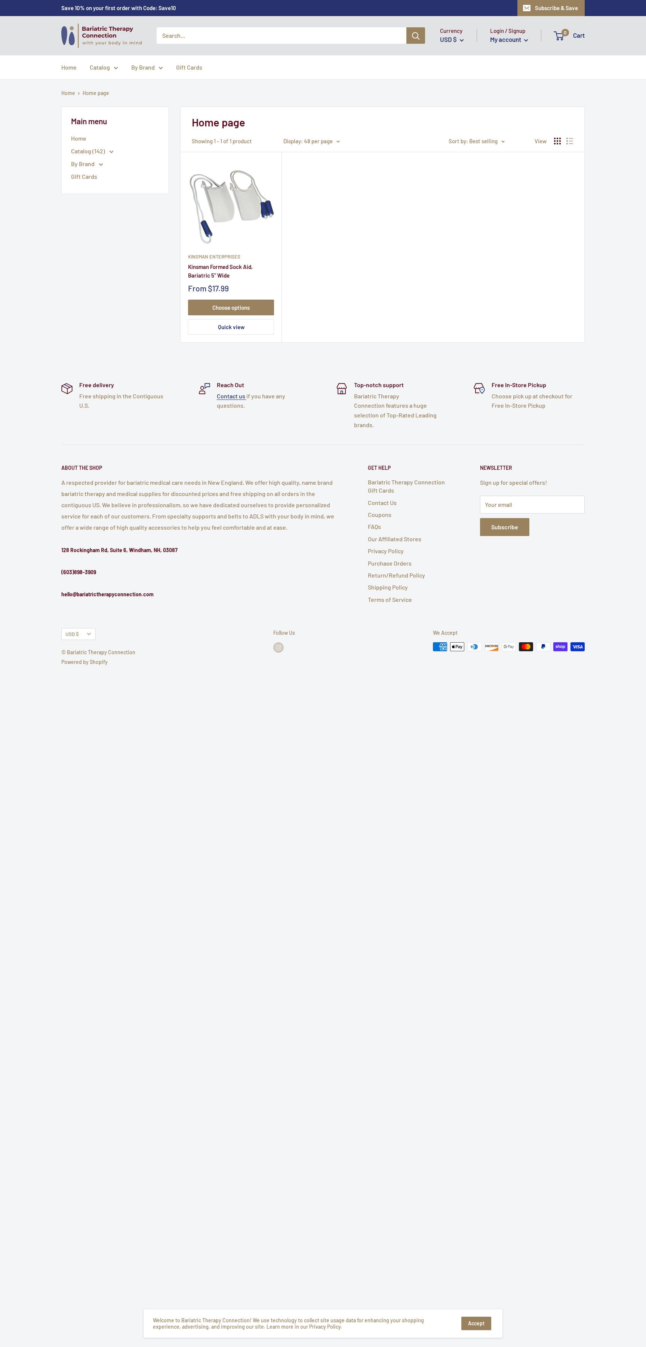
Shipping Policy (388, 587)
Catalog (100, 67)
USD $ (72, 634)
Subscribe (504, 526)
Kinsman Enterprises (214, 257)
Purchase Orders (390, 563)
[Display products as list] (569, 141)
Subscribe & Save (556, 7)
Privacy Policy (386, 550)
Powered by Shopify (84, 662)
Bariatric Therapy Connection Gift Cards (406, 486)
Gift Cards (189, 67)
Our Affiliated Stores (394, 538)
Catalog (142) (88, 150)
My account (506, 39)
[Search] (415, 36)
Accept (476, 1323)
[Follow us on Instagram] (278, 647)
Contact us (231, 395)
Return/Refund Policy (396, 575)
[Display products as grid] (557, 141)
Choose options (231, 307)
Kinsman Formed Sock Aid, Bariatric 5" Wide (220, 271)
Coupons (379, 514)
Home (69, 67)
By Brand (143, 67)
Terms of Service (390, 599)
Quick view (231, 327)
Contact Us (382, 502)
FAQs (374, 526)
